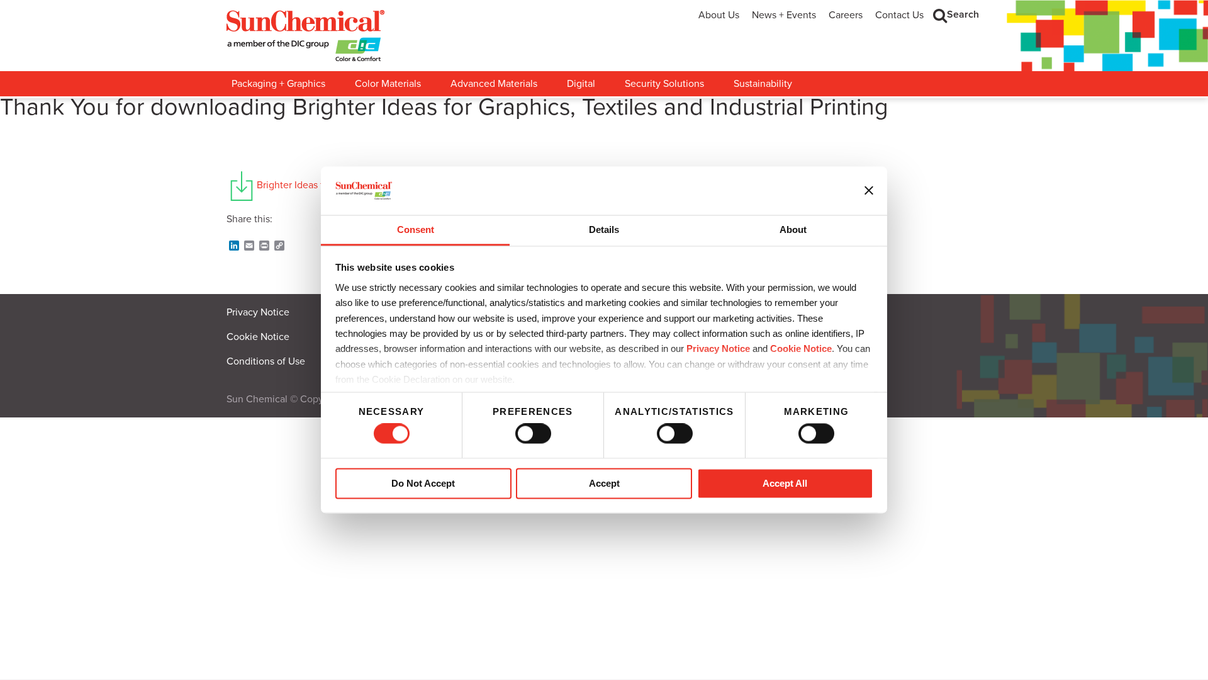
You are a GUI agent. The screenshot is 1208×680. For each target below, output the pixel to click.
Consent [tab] (415, 229)
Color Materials (388, 83)
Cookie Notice (257, 337)
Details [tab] (604, 229)
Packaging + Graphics (278, 83)
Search (963, 14)
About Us (718, 15)
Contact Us (899, 15)
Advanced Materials (493, 83)
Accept (604, 483)
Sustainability (763, 83)
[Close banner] (868, 190)
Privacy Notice (718, 349)
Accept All (785, 483)
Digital (581, 83)
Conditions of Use (265, 361)
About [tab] (793, 229)
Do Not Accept (423, 483)
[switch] (533, 434)
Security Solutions (664, 83)
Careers (846, 15)
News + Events (784, 15)
